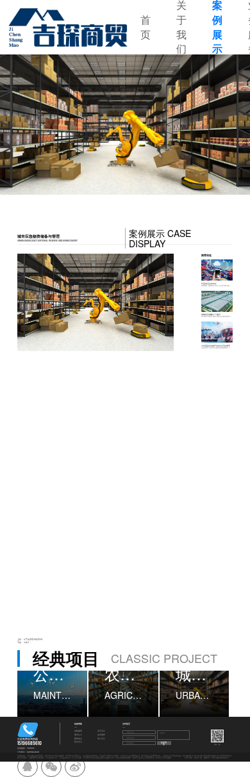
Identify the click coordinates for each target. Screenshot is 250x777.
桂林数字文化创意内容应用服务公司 (98, 758)
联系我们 (78, 742)
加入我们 (101, 739)
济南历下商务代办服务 (109, 756)
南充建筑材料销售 (90, 756)
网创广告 (198, 758)
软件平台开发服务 (163, 758)
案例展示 (78, 735)
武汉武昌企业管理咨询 (150, 756)
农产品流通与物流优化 (33, 639)
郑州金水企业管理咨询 (130, 756)
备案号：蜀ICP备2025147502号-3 (216, 758)
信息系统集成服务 (123, 758)
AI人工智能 (76, 758)
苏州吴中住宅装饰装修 (171, 756)
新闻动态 (78, 739)
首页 (145, 27)
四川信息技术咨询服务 (54, 756)
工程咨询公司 (51, 758)
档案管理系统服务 (36, 758)
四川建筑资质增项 (35, 756)
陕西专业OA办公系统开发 (143, 758)
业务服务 (101, 735)
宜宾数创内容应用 (73, 756)
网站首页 (78, 731)
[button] (38, 124)
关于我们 (101, 731)
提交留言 (164, 743)
